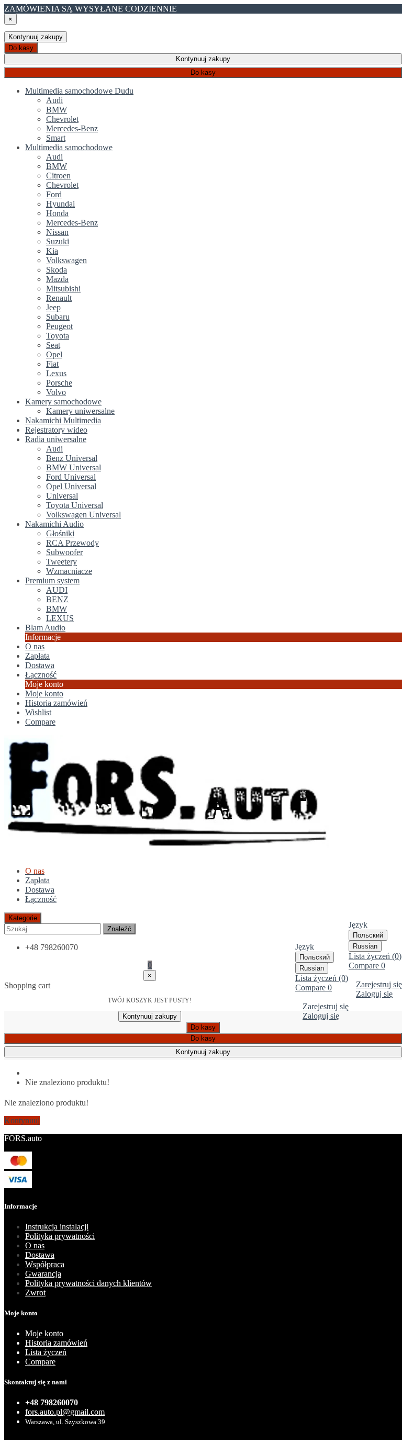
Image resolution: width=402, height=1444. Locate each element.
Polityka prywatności (60, 1236)
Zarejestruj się (379, 984)
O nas (34, 1245)
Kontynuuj (22, 1120)
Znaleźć (119, 929)
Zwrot (35, 1292)
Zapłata (37, 880)
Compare (40, 1361)
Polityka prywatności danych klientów (88, 1283)
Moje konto (44, 693)
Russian (365, 946)
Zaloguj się (374, 993)
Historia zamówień (56, 702)
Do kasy (21, 48)
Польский (368, 935)
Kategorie (22, 918)
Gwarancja (43, 1273)
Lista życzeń (45, 1352)
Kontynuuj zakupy (35, 37)
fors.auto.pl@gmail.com (65, 1411)
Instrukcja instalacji (56, 1226)
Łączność (41, 899)
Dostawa (39, 889)
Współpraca (44, 1264)
